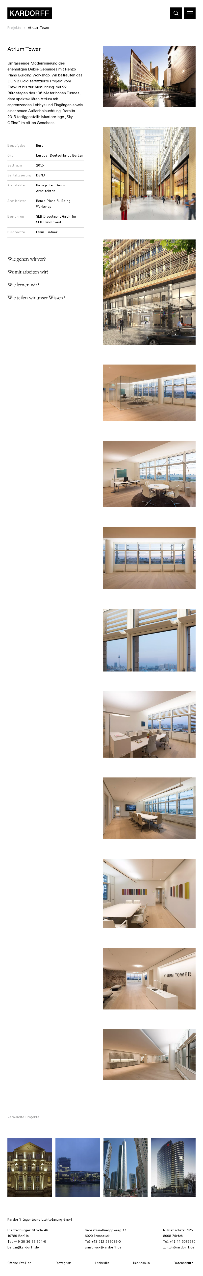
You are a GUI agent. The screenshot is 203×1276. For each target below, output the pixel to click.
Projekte (14, 28)
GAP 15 (160, 1144)
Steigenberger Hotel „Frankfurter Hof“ (28, 1147)
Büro (40, 145)
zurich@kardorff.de (178, 1247)
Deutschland (60, 155)
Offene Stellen (19, 1263)
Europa (41, 155)
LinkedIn (102, 1263)
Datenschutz (183, 1263)
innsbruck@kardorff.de (103, 1247)
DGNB (40, 175)
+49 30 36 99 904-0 (30, 1242)
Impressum (141, 1263)
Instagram (63, 1263)
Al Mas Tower (118, 1144)
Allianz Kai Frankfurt (76, 1144)
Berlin (77, 155)
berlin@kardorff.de (23, 1247)
